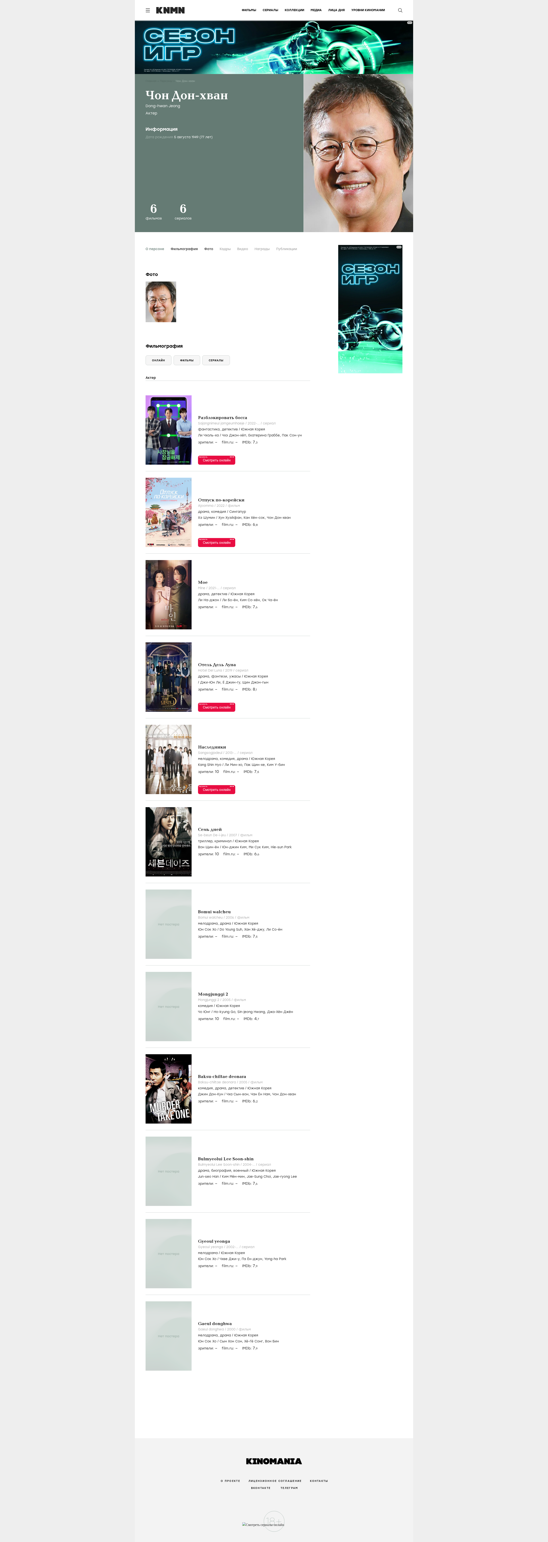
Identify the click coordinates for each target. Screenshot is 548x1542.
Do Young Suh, (232, 929)
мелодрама (208, 759)
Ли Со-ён (274, 929)
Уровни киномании (368, 10)
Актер (151, 113)
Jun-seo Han (208, 1177)
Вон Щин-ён (208, 847)
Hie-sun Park (281, 847)
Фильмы (249, 10)
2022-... (254, 423)
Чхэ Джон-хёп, (235, 435)
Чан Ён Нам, (261, 1094)
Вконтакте (261, 1488)
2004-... (249, 1165)
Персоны (166, 81)
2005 (227, 1000)
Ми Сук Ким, (260, 847)
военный (241, 1171)
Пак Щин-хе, (255, 765)
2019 (229, 670)
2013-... (231, 753)
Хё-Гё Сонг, (254, 1341)
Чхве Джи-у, (231, 1259)
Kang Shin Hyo (209, 765)
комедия (218, 512)
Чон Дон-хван (279, 518)
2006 (230, 917)
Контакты (319, 1481)
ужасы (235, 676)
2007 (233, 835)
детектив (230, 429)
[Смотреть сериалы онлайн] (274, 1526)
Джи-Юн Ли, (211, 682)
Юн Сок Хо (207, 929)
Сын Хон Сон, (232, 1341)
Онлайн (158, 360)
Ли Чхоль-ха (208, 435)
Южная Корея (253, 429)
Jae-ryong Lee (285, 1177)
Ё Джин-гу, (232, 682)
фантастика (209, 429)
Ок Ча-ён (270, 600)
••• (232, 457)
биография (221, 1171)
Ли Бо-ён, (231, 600)
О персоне (155, 249)
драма (203, 512)
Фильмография (184, 249)
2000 (232, 1329)
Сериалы (270, 10)
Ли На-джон (208, 600)
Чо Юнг (204, 1012)
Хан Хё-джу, (255, 929)
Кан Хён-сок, (255, 518)
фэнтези (219, 676)
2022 (221, 506)
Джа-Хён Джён (280, 1012)
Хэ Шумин (206, 518)
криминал (223, 841)
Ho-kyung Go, (225, 1012)
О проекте (230, 1481)
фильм (234, 506)
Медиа (316, 10)
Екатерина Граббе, (265, 435)
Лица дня (336, 10)
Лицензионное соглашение (275, 1481)
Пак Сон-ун (292, 435)
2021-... (214, 588)
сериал (269, 423)
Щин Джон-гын (255, 682)
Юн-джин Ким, (235, 847)
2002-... (233, 1247)
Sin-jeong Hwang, (252, 1012)
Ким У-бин (276, 765)
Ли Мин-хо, (234, 765)
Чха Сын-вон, (238, 1094)
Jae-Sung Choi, (260, 1177)
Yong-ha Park (275, 1259)
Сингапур (237, 512)
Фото (208, 249)
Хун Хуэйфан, (231, 518)
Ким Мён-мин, (234, 1177)
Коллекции (294, 10)
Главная (151, 81)
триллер (205, 841)
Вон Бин (272, 1341)
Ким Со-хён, (251, 600)
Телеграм (289, 1488)
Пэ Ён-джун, (253, 1259)
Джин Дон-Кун (210, 1094)
